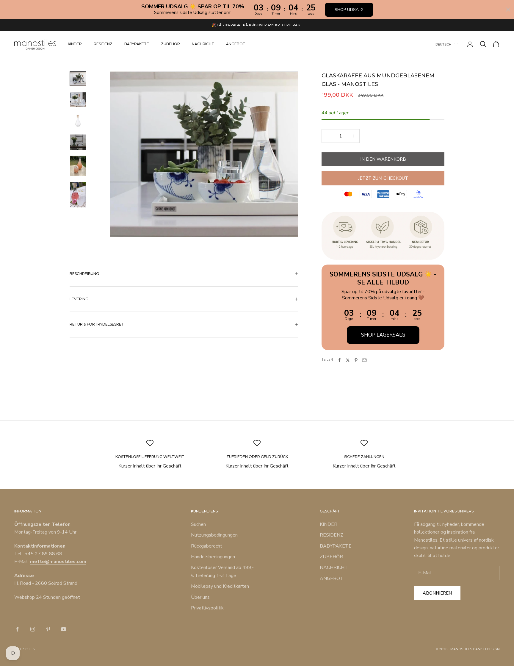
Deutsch (443, 44)
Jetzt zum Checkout (383, 178)
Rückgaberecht (206, 546)
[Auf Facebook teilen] (339, 360)
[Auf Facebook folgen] (17, 629)
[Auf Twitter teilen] (347, 360)
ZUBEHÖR (170, 44)
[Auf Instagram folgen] (33, 629)
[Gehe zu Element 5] (78, 166)
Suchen (198, 524)
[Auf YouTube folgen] (64, 629)
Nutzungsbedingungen (214, 535)
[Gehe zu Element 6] (78, 195)
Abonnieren (437, 593)
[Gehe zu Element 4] (78, 142)
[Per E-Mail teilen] (364, 360)
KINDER (75, 44)
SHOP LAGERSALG (383, 335)
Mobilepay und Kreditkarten (220, 586)
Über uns (200, 597)
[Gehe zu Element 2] (78, 99)
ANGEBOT (235, 44)
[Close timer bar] (508, 9)
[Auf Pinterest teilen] (356, 360)
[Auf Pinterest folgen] (48, 629)
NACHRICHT (203, 44)
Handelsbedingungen (213, 557)
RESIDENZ (103, 44)
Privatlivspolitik (207, 608)
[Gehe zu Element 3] (78, 120)
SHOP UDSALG (349, 9)
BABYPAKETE (136, 44)
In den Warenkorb (383, 159)
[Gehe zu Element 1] (78, 78)
